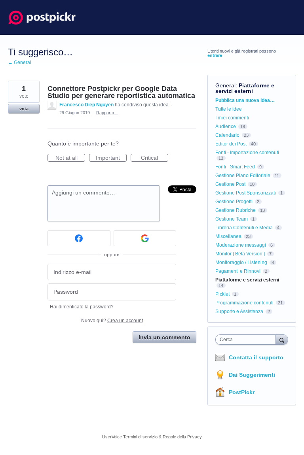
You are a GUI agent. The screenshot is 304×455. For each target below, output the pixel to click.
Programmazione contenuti (244, 303)
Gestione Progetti (234, 201)
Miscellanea (228, 236)
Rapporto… (107, 112)
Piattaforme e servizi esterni (244, 88)
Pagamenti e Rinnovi (237, 271)
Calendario (227, 135)
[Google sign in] (145, 238)
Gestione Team (231, 219)
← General (19, 62)
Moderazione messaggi (240, 245)
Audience (225, 126)
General (225, 85)
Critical (154, 158)
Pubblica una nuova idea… (245, 100)
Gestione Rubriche (235, 210)
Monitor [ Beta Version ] (240, 254)
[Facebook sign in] (79, 238)
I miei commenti (232, 118)
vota (23, 108)
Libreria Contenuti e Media (244, 227)
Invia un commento (164, 337)
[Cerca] (282, 339)
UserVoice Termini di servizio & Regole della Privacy (152, 436)
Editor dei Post (231, 144)
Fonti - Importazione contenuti (247, 152)
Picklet (222, 294)
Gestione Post (230, 184)
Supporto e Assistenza (239, 311)
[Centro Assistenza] (42, 17)
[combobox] (247, 339)
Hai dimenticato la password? (82, 307)
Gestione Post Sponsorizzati (245, 193)
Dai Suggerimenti (252, 375)
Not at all (70, 158)
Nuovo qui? (112, 320)
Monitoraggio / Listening (241, 262)
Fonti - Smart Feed (235, 167)
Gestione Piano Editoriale (242, 175)
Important (111, 158)
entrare (214, 55)
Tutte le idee (228, 109)
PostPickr (242, 392)
